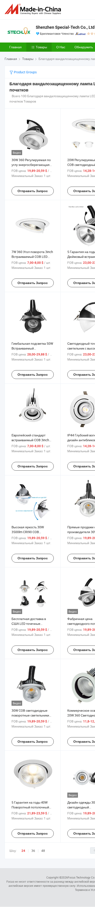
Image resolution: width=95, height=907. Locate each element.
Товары (41, 47)
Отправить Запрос (33, 191)
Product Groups (25, 72)
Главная (15, 47)
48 (43, 850)
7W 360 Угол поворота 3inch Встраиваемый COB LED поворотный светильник (32, 257)
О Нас (60, 47)
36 (33, 850)
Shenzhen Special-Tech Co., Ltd (65, 27)
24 (23, 851)
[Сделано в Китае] (34, 9)
